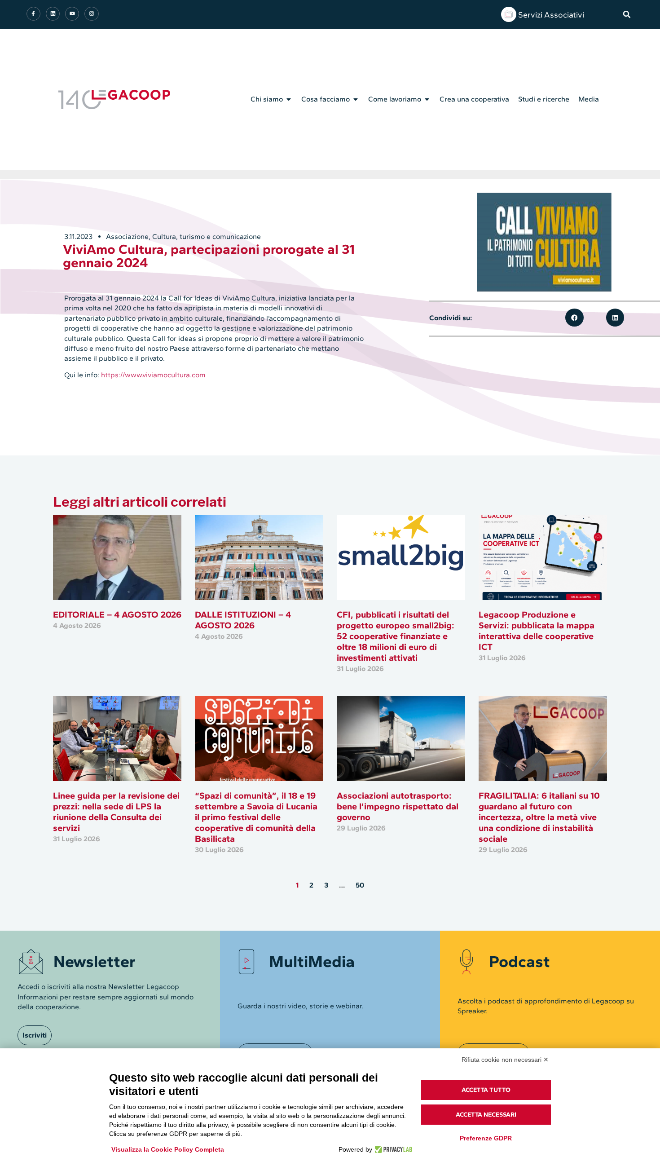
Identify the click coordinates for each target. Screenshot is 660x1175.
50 (360, 885)
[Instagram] (91, 14)
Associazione (127, 236)
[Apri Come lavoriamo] (427, 99)
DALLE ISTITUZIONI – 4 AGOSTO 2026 (243, 620)
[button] (627, 14)
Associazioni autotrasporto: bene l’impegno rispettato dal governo (397, 806)
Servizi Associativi (551, 15)
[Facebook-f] (33, 14)
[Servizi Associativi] (508, 14)
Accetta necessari (486, 1114)
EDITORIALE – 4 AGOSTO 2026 (117, 614)
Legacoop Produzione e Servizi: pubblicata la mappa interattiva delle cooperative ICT (536, 630)
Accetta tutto (486, 1090)
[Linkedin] (53, 14)
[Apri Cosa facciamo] (355, 99)
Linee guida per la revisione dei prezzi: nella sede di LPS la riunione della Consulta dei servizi (116, 811)
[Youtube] (72, 14)
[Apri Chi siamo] (288, 99)
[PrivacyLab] (392, 1149)
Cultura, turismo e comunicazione (206, 236)
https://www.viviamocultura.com (153, 375)
